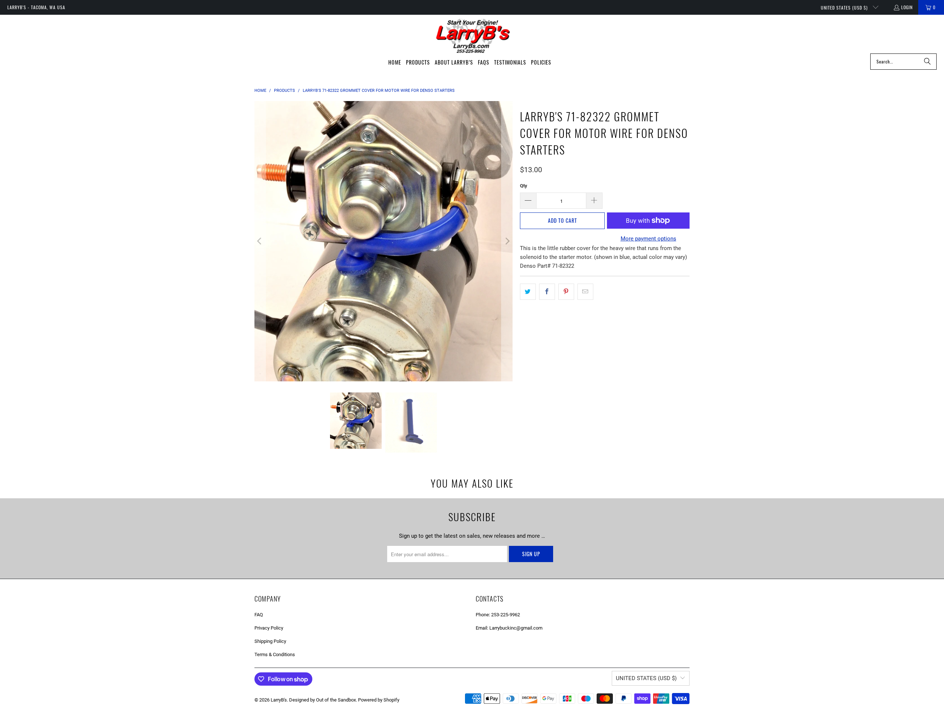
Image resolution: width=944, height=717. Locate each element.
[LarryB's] (472, 35)
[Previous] (260, 241)
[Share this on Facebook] (547, 292)
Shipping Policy (270, 641)
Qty (523, 185)
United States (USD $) (845, 7)
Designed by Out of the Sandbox (322, 700)
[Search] (927, 61)
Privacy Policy (268, 628)
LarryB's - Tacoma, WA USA (36, 7)
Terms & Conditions (274, 654)
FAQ (258, 614)
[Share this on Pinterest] (566, 292)
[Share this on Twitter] (528, 292)
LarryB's (279, 700)
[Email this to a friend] (585, 292)
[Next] (507, 241)
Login (907, 7)
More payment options (648, 238)
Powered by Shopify (378, 700)
